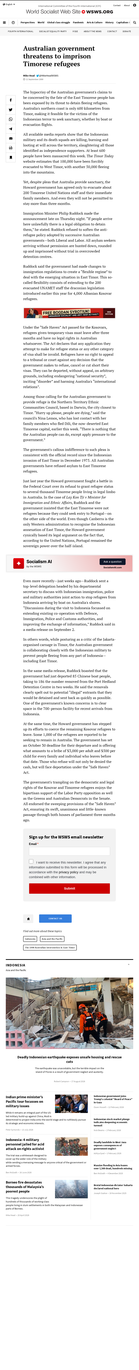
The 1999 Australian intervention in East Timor (50, 947)
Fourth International (20, 31)
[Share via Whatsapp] (10, 119)
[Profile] (134, 6)
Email (33, 844)
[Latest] (13, 24)
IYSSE (75, 31)
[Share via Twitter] (10, 109)
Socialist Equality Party (53, 31)
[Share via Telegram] (10, 128)
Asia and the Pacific (52, 939)
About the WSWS (93, 31)
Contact (117, 5)
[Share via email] (10, 138)
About (127, 5)
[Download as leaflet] (10, 148)
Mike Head (29, 75)
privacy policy (68, 872)
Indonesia (30, 939)
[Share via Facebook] (10, 100)
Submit (69, 888)
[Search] (134, 24)
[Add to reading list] (10, 157)
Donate (127, 31)
